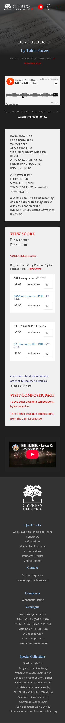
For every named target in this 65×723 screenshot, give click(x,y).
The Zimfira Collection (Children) (33, 692)
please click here (21, 385)
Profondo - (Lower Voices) (33, 697)
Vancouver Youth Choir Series (33, 673)
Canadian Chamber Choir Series (33, 677)
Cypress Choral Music (14, 112)
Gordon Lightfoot (33, 663)
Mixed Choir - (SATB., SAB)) (33, 619)
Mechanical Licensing (33, 546)
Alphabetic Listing (33, 600)
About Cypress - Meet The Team (32, 531)
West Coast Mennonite (33, 643)
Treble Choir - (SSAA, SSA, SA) (33, 624)
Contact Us (32, 536)
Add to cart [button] (33, 284)
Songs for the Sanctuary (33, 668)
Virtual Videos (32, 551)
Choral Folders (32, 560)
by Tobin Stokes (35, 50)
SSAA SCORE (21, 240)
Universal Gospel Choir (33, 702)
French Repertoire (33, 638)
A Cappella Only (33, 633)
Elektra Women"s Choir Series (33, 682)
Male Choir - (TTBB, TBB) (33, 629)
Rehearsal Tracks (32, 556)
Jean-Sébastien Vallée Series (33, 706)
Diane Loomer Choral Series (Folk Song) (33, 711)
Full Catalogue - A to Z (33, 614)
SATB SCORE (21, 245)
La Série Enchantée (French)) (33, 687)
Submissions (32, 541)
